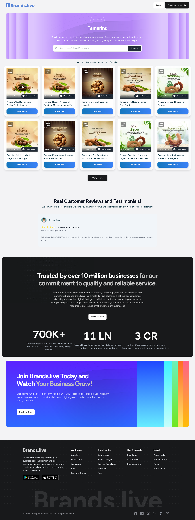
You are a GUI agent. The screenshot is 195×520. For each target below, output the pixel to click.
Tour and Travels (78, 473)
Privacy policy (159, 455)
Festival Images (105, 459)
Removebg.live (134, 464)
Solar (73, 468)
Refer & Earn (159, 468)
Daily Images (103, 455)
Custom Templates (107, 464)
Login (158, 5)
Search (134, 48)
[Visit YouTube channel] (169, 513)
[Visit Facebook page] (137, 513)
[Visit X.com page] (150, 513)
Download (22, 111)
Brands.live (34, 450)
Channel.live (132, 459)
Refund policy (160, 459)
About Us (102, 468)
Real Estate (76, 459)
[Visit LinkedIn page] (143, 513)
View (26, 87)
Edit (16, 87)
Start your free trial (177, 5)
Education (76, 464)
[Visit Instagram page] (156, 513)
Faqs (100, 473)
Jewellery (75, 455)
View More (97, 178)
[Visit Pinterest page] (162, 513)
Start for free (97, 316)
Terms (156, 464)
